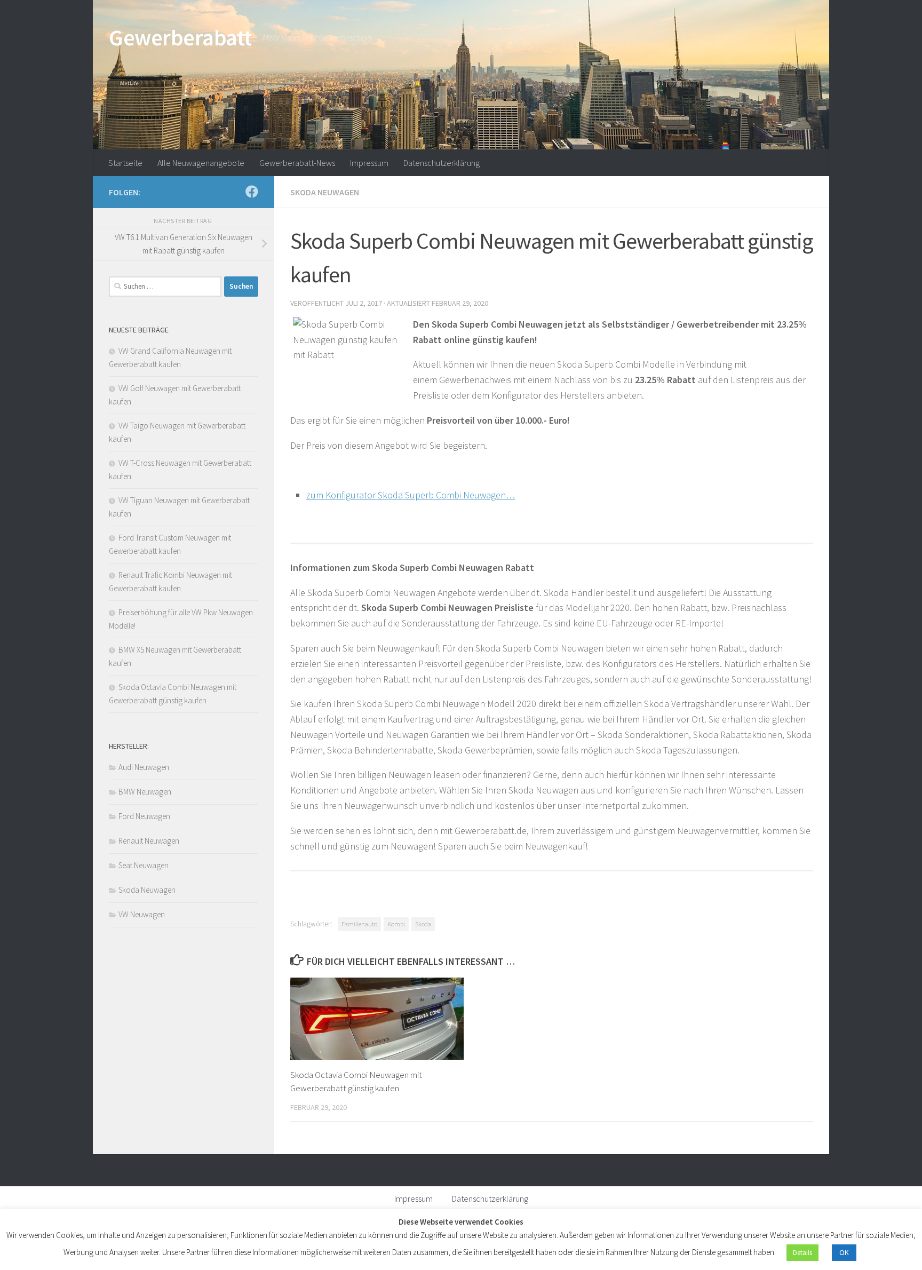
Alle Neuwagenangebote (200, 162)
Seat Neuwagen (143, 865)
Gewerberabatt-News (297, 162)
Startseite (125, 162)
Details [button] (802, 1252)
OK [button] (844, 1252)
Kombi (396, 924)
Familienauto (359, 924)
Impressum (369, 162)
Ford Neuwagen (144, 816)
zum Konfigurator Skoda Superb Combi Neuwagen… (410, 495)
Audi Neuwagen (143, 767)
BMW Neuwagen (144, 792)
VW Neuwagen (141, 914)
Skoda (423, 924)
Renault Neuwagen (148, 841)
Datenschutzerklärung (441, 162)
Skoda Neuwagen (324, 192)
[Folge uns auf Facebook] (251, 191)
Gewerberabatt (180, 37)
